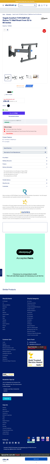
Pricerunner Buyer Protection (9, 361)
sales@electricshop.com (35, 344)
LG (3, 303)
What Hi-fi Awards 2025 (32, 327)
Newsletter (5, 359)
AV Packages (30, 316)
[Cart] (46, 5)
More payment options (14, 116)
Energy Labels (6, 434)
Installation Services (7, 353)
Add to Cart (36, 459)
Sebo (4, 318)
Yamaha (4, 320)
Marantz (4, 312)
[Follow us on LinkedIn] (19, 443)
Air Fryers (29, 301)
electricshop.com (24, 447)
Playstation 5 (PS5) (31, 303)
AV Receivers (30, 318)
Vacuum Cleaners (31, 325)
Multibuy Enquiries (7, 351)
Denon (4, 308)
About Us (5, 409)
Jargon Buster (6, 432)
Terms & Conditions (7, 428)
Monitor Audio (6, 314)
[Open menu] (3, 5)
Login (4, 342)
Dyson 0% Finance (31, 331)
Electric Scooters (31, 305)
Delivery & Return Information (9, 349)
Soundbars (29, 320)
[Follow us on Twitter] (7, 443)
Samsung (5, 306)
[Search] (34, 5)
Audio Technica (6, 323)
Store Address (6, 411)
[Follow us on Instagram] (10, 443)
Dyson (4, 316)
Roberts (4, 321)
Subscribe (7, 398)
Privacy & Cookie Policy (8, 430)
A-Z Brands (5, 301)
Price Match (5, 355)
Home (4, 14)
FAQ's (4, 417)
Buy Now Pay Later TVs (32, 329)
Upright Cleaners (31, 308)
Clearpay (5, 422)
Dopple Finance (6, 420)
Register (4, 344)
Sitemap (4, 426)
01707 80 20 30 (32, 342)
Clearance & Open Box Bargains (34, 333)
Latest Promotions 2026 (32, 335)
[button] (4, 30)
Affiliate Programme (7, 415)
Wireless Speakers (31, 310)
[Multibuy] (39, 5)
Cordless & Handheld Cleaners (33, 306)
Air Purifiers (30, 314)
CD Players (29, 323)
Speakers (29, 321)
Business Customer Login (8, 347)
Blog (4, 418)
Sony (4, 310)
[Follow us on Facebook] (4, 443)
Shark (4, 329)
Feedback (5, 357)
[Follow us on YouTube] (16, 443)
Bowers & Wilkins (6, 305)
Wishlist (4, 407)
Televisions (29, 312)
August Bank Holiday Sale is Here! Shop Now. (25, 1)
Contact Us (5, 413)
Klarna (4, 424)
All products (8, 14)
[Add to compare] (7, 30)
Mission (4, 325)
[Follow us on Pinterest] (13, 443)
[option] (25, 10)
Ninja (4, 327)
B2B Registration (6, 345)
